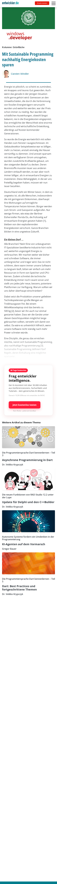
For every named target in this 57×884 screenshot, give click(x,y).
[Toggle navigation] (11, 3)
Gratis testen (42, 3)
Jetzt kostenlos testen (25, 404)
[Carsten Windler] (6, 74)
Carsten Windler (20, 73)
